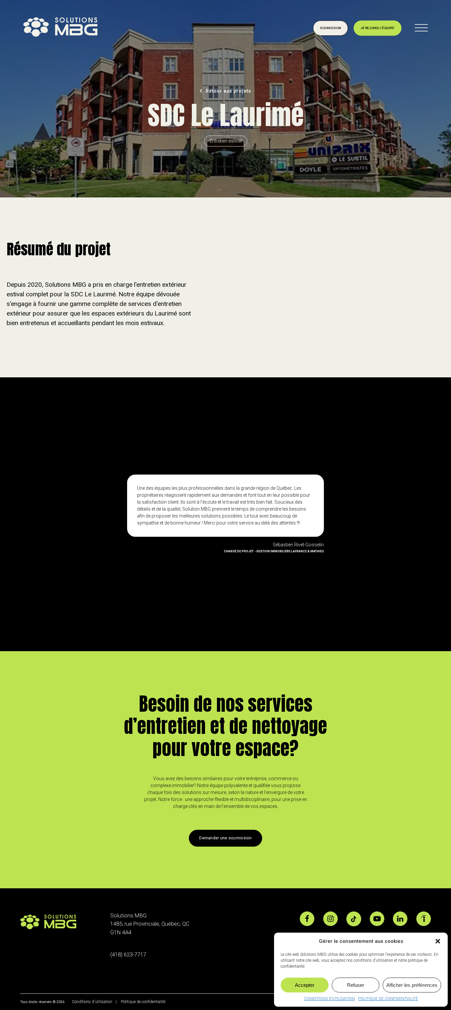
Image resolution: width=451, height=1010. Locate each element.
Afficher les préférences (411, 985)
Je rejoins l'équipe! (378, 28)
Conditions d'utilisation (91, 1001)
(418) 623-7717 (128, 954)
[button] (437, 941)
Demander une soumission (225, 837)
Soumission (330, 28)
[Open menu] (421, 28)
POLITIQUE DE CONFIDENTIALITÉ (388, 998)
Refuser (355, 985)
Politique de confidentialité (143, 1001)
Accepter (304, 985)
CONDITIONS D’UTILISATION (329, 998)
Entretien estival (226, 141)
